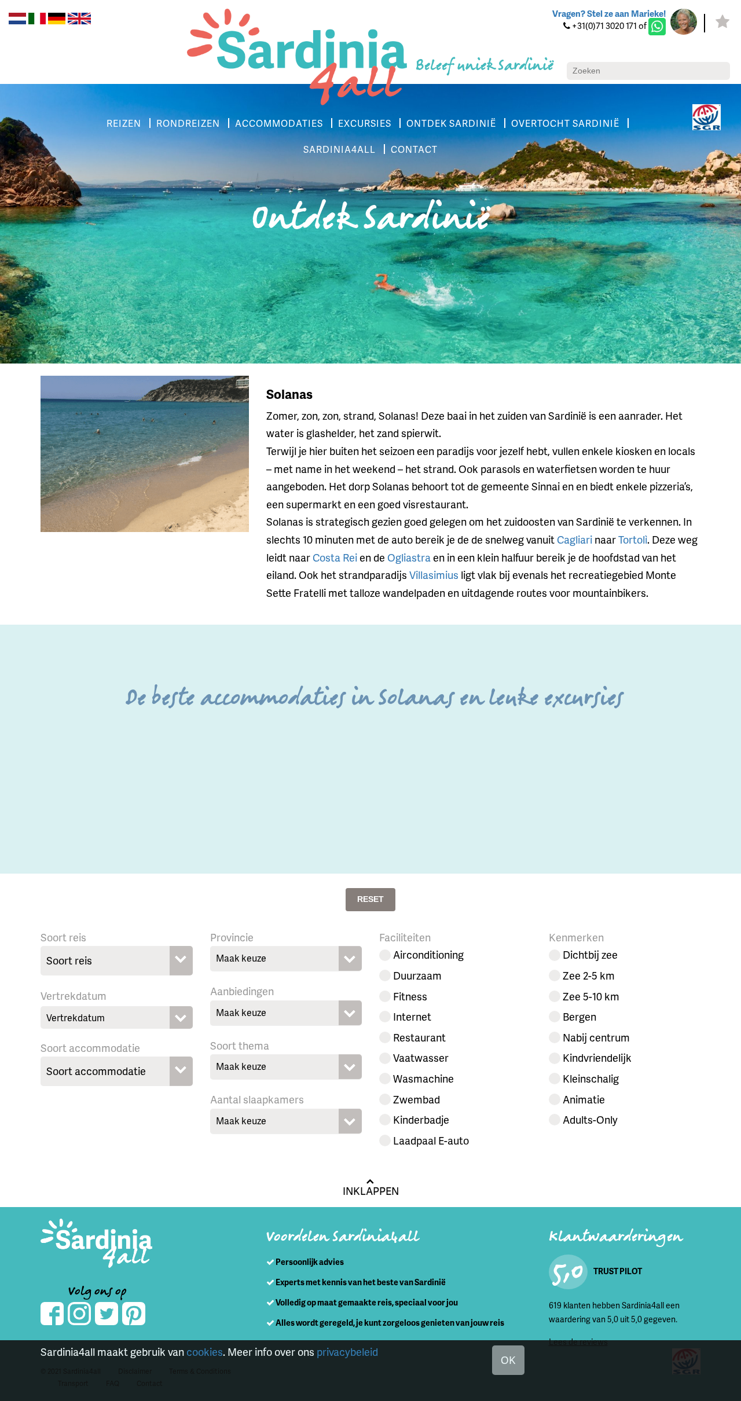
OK (508, 1359)
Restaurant (419, 1037)
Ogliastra (409, 557)
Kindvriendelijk (597, 1057)
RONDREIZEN (188, 123)
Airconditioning (428, 954)
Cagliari (574, 539)
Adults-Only (590, 1119)
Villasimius (433, 574)
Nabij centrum (596, 1037)
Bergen (579, 1016)
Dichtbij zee (590, 954)
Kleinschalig (591, 1078)
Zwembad (416, 1099)
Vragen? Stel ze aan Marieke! (609, 13)
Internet (412, 1016)
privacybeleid (347, 1351)
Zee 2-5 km (589, 975)
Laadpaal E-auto (431, 1140)
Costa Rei (335, 557)
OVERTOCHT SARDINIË (565, 123)
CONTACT (414, 149)
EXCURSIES (364, 123)
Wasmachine (423, 1078)
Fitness (410, 996)
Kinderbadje (421, 1119)
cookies (204, 1351)
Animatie (584, 1099)
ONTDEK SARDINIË (451, 123)
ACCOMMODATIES (279, 123)
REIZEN (124, 123)
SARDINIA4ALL (339, 149)
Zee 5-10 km (591, 996)
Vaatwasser (421, 1057)
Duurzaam (417, 975)
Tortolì (632, 539)
